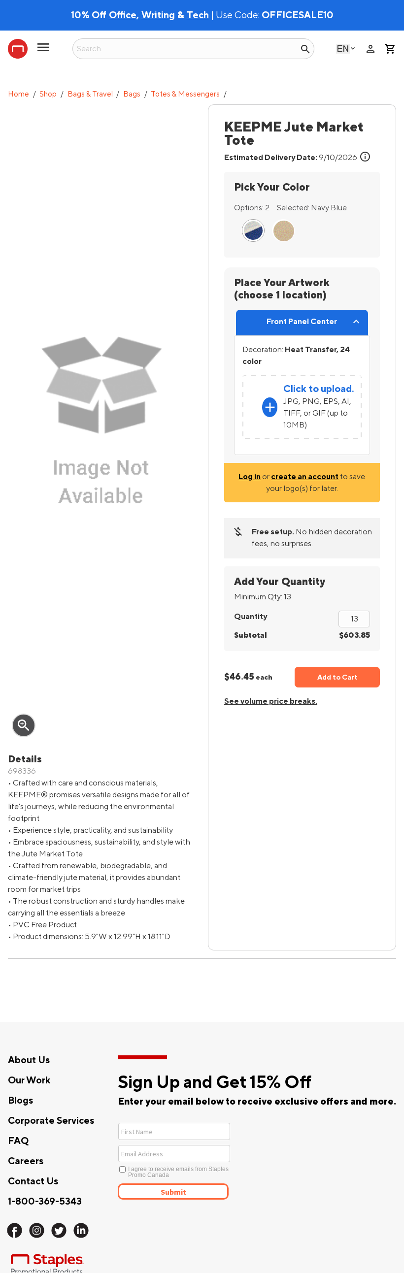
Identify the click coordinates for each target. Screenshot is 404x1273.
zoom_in (24, 725)
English (342, 48)
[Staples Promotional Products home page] (18, 49)
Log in (249, 476)
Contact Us (33, 1181)
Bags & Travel (90, 94)
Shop (48, 94)
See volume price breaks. (270, 701)
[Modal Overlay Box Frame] (210, 1160)
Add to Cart (337, 677)
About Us (29, 1060)
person (370, 49)
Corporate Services (51, 1121)
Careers (25, 1161)
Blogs (20, 1101)
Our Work (29, 1080)
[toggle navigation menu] (43, 51)
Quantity (250, 616)
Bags (131, 94)
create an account (304, 476)
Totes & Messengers (185, 94)
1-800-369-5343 (45, 1202)
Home (18, 94)
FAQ (18, 1141)
